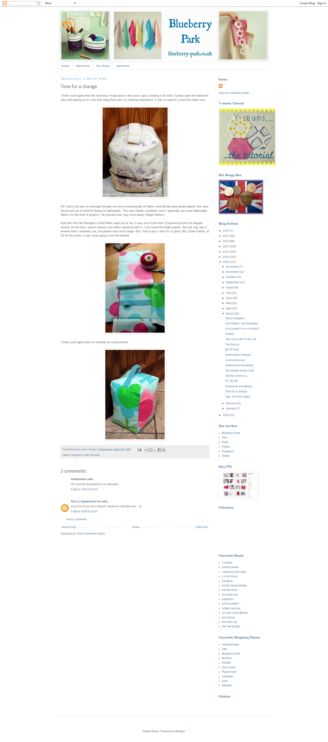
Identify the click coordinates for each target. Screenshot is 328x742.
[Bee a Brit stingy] (241, 213)
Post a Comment (76, 519)
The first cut (232, 344)
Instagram (228, 451)
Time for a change (236, 391)
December (232, 266)
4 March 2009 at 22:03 (84, 489)
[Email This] (146, 450)
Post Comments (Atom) (91, 533)
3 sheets (227, 562)
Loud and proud (235, 360)
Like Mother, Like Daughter (241, 323)
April (229, 308)
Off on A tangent (234, 318)
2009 (226, 262)
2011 (226, 251)
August (230, 287)
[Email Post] (139, 449)
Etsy (224, 437)
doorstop (95, 455)
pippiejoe (227, 599)
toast (225, 681)
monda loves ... (231, 590)
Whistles (227, 685)
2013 (226, 241)
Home (135, 527)
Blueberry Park (231, 433)
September (233, 282)
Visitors (229, 334)
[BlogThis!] (151, 450)
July (228, 292)
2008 (226, 415)
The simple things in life (239, 370)
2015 (226, 230)
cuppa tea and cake (234, 571)
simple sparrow (231, 608)
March (230, 313)
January (231, 408)
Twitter (226, 455)
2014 (226, 235)
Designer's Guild (80, 455)
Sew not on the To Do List (240, 339)
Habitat (226, 662)
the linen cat (229, 622)
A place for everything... (239, 386)
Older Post (201, 527)
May (229, 303)
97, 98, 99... (232, 381)
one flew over (230, 594)
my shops (103, 66)
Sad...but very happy (237, 396)
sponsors (122, 66)
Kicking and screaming (239, 365)
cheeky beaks (230, 567)
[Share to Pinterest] (163, 450)
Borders (227, 658)
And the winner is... (236, 375)
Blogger (180, 731)
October (231, 277)
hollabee (227, 581)
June (229, 298)
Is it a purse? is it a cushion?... (243, 328)
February (231, 403)
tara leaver (228, 617)
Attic (224, 649)
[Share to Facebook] (159, 450)
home (65, 66)
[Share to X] (155, 450)
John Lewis (229, 667)
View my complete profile (234, 93)
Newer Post (69, 527)
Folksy (226, 446)
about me (82, 66)
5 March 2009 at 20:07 (84, 511)
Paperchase (229, 671)
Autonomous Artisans (238, 354)
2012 (226, 246)
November (232, 271)
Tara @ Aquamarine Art (86, 501)
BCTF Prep (232, 349)
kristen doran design (234, 585)
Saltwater (227, 676)
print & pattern (230, 603)
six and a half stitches (235, 612)
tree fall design (231, 626)
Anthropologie (230, 644)
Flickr (225, 442)
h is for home (230, 576)
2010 (226, 256)
